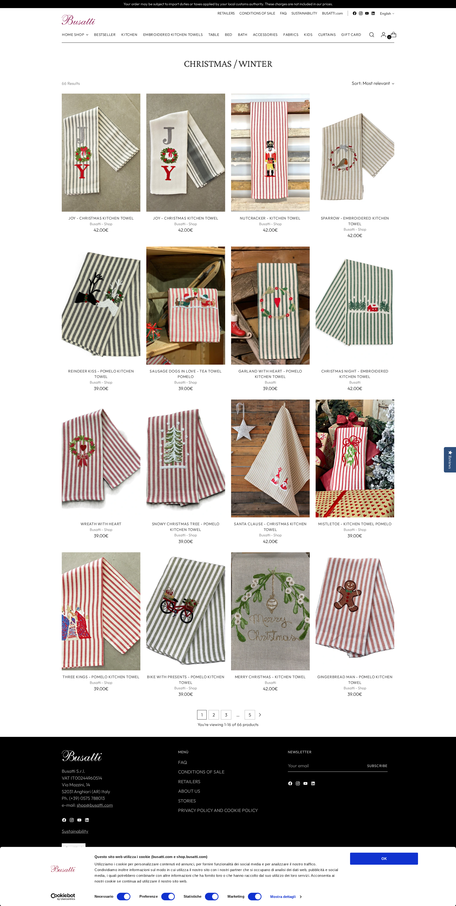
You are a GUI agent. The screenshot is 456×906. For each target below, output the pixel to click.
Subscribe (377, 765)
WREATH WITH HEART (101, 523)
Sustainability (75, 831)
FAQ (182, 762)
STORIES (187, 801)
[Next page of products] (260, 715)
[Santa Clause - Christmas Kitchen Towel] (270, 459)
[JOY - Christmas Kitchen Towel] (101, 153)
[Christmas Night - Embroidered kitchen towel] (355, 306)
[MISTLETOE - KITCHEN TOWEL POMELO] (355, 459)
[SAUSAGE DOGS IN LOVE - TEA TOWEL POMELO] (185, 306)
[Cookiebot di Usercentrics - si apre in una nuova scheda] (63, 896)
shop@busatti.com (95, 805)
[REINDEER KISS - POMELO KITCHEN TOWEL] (101, 306)
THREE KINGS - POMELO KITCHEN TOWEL (101, 676)
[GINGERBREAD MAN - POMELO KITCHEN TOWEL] (355, 611)
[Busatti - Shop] (78, 20)
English (385, 13)
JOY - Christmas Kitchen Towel (101, 218)
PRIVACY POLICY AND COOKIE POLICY (218, 810)
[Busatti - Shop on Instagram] (361, 13)
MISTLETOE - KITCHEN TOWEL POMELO (354, 523)
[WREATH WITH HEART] (101, 459)
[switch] (168, 896)
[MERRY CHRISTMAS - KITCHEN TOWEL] (270, 611)
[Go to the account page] (381, 34)
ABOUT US (189, 791)
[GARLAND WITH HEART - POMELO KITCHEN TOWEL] (270, 306)
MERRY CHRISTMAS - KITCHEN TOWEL (270, 676)
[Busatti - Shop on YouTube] (367, 13)
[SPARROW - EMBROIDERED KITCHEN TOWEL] (355, 153)
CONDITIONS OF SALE (201, 772)
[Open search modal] (371, 34)
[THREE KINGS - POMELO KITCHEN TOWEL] (101, 611)
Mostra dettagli (283, 897)
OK (384, 859)
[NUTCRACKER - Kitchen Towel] (270, 153)
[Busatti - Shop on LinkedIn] (373, 13)
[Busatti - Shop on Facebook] (354, 13)
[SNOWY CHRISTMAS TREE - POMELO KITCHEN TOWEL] (185, 459)
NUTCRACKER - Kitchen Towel (270, 218)
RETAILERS (189, 781)
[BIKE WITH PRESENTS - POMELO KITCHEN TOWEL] (185, 611)
